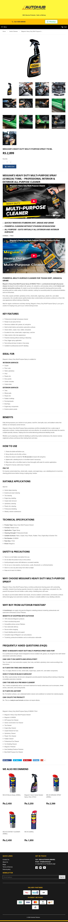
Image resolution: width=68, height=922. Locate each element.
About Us (5, 862)
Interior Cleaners (13, 31)
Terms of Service (8, 867)
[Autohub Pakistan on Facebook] (36, 868)
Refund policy (7, 869)
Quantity (5, 159)
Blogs (4, 864)
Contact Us (6, 859)
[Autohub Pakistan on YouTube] (44, 868)
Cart (65, 27)
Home (4, 31)
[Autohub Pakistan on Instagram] (40, 868)
